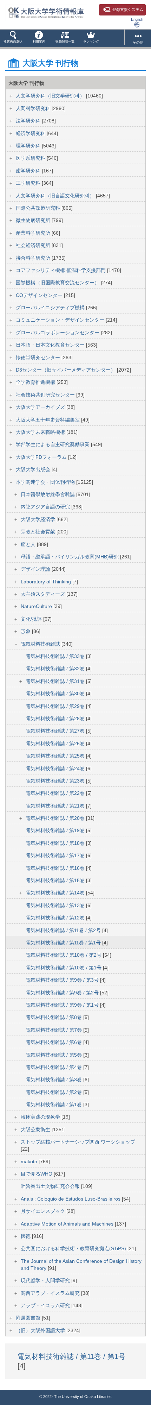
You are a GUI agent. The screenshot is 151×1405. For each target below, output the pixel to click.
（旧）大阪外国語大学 (41, 1330)
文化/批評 (32, 619)
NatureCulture (37, 606)
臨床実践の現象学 (41, 1117)
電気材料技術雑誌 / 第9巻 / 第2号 (63, 992)
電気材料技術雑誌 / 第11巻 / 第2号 (64, 930)
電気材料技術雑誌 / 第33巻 (56, 656)
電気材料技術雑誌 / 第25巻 (56, 756)
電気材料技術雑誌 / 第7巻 (54, 1030)
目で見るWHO (37, 1174)
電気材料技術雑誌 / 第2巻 (54, 1092)
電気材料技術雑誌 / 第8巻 (54, 1017)
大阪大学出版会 (34, 469)
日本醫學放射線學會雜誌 (48, 494)
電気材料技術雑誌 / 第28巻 (56, 718)
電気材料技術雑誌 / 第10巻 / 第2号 (64, 955)
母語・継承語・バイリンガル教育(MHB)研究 (70, 556)
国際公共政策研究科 (38, 208)
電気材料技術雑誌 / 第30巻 (56, 693)
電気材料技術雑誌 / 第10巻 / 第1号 (64, 967)
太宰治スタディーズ (43, 594)
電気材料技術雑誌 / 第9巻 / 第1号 (63, 1005)
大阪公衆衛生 (36, 1129)
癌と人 (29, 544)
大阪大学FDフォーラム (42, 457)
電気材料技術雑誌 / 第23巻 (56, 781)
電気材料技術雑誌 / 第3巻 (54, 1079)
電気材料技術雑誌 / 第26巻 (56, 743)
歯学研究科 (29, 170)
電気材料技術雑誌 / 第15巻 (56, 880)
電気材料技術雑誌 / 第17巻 (56, 855)
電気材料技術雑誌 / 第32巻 (56, 668)
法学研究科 (29, 121)
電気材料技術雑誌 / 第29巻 (56, 706)
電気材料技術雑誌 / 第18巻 (56, 843)
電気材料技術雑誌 (41, 644)
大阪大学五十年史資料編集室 (48, 420)
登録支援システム (127, 9)
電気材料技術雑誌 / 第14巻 (56, 892)
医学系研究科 (31, 158)
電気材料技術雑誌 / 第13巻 (56, 905)
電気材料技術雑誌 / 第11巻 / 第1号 (64, 942)
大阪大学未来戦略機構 (41, 432)
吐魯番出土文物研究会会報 (51, 1186)
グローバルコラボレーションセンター (58, 332)
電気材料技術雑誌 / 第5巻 (54, 1055)
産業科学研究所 (34, 233)
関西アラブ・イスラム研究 (51, 1293)
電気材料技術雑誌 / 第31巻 (56, 681)
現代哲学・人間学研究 (46, 1280)
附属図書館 (29, 1318)
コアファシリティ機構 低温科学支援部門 (61, 270)
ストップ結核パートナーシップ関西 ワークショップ (78, 1142)
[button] (13, 38)
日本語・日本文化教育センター (51, 345)
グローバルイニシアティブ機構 (51, 307)
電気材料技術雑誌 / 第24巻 (56, 768)
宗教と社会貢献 (39, 531)
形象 (26, 631)
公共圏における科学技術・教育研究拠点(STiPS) (74, 1248)
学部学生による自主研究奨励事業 (53, 444)
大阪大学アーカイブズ (41, 407)
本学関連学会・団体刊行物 (46, 482)
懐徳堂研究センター (38, 357)
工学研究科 (29, 183)
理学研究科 (29, 145)
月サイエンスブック (43, 1211)
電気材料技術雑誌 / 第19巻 (56, 830)
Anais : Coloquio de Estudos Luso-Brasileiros (71, 1199)
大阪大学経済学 (39, 519)
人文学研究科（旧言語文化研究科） (56, 195)
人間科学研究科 (34, 108)
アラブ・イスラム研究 (46, 1305)
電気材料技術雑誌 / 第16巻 (56, 868)
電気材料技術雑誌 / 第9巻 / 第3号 (63, 980)
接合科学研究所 (34, 258)
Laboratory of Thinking (46, 581)
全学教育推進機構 (36, 382)
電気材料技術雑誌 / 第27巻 (56, 731)
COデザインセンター (40, 295)
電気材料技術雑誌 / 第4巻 (54, 1067)
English (137, 19)
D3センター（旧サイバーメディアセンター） (66, 370)
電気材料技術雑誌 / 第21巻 (56, 806)
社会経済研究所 (34, 245)
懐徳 (26, 1236)
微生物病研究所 (34, 220)
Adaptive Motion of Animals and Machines (68, 1224)
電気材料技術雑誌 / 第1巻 (54, 1104)
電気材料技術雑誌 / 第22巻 (56, 793)
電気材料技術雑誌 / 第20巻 (56, 818)
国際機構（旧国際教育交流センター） (58, 282)
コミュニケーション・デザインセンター (61, 320)
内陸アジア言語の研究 (46, 507)
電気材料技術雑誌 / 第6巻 (54, 1042)
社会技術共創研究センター (46, 395)
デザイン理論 (36, 569)
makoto (30, 1161)
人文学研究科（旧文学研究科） (51, 96)
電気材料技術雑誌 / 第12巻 (56, 917)
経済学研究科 (31, 133)
